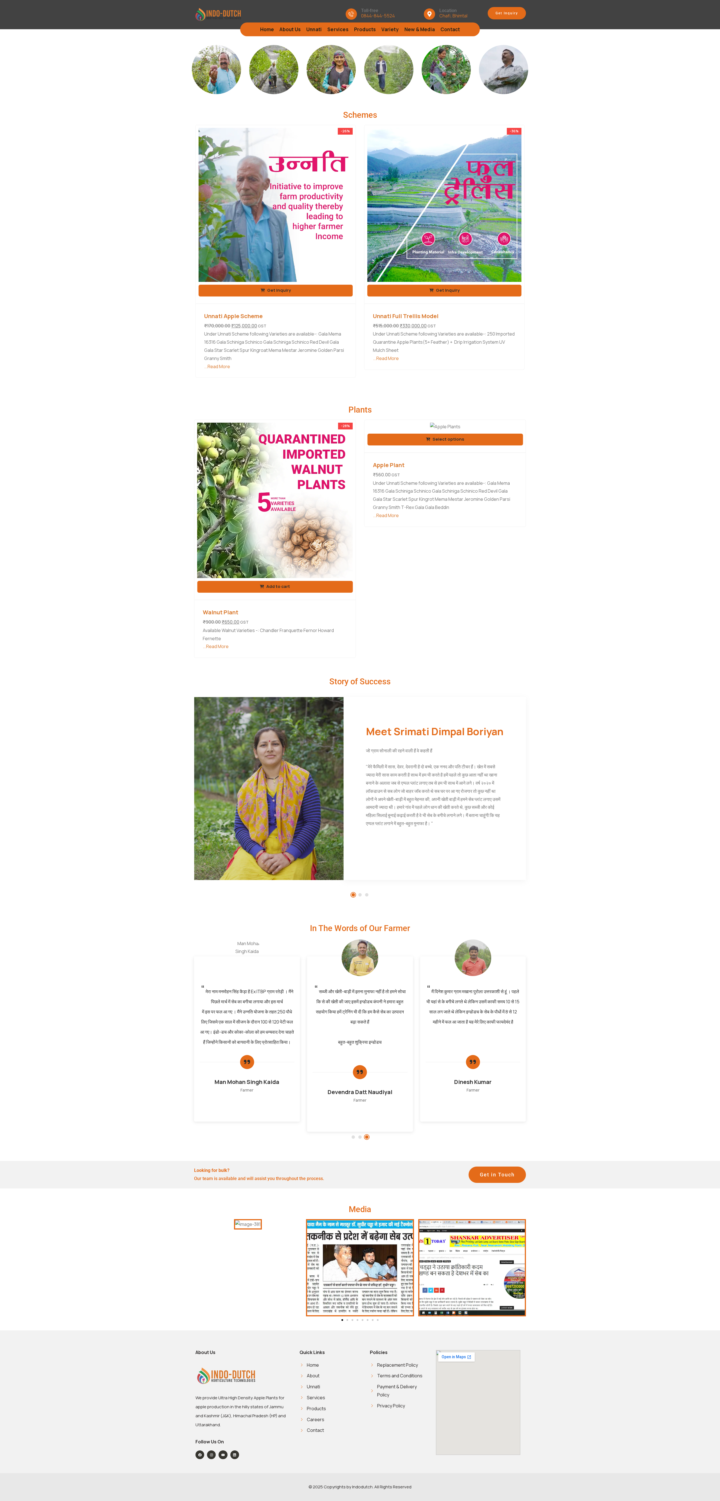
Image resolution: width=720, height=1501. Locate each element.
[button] (353, 894)
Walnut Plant (220, 612)
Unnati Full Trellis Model (405, 316)
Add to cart (278, 586)
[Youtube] (223, 1454)
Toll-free (369, 10)
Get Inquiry (278, 290)
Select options (448, 439)
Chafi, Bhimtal (453, 16)
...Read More (217, 366)
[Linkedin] (234, 1454)
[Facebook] (199, 1454)
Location (448, 10)
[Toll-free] (351, 14)
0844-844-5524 (378, 16)
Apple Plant (388, 465)
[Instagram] (211, 1454)
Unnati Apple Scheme (233, 316)
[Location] (429, 14)
